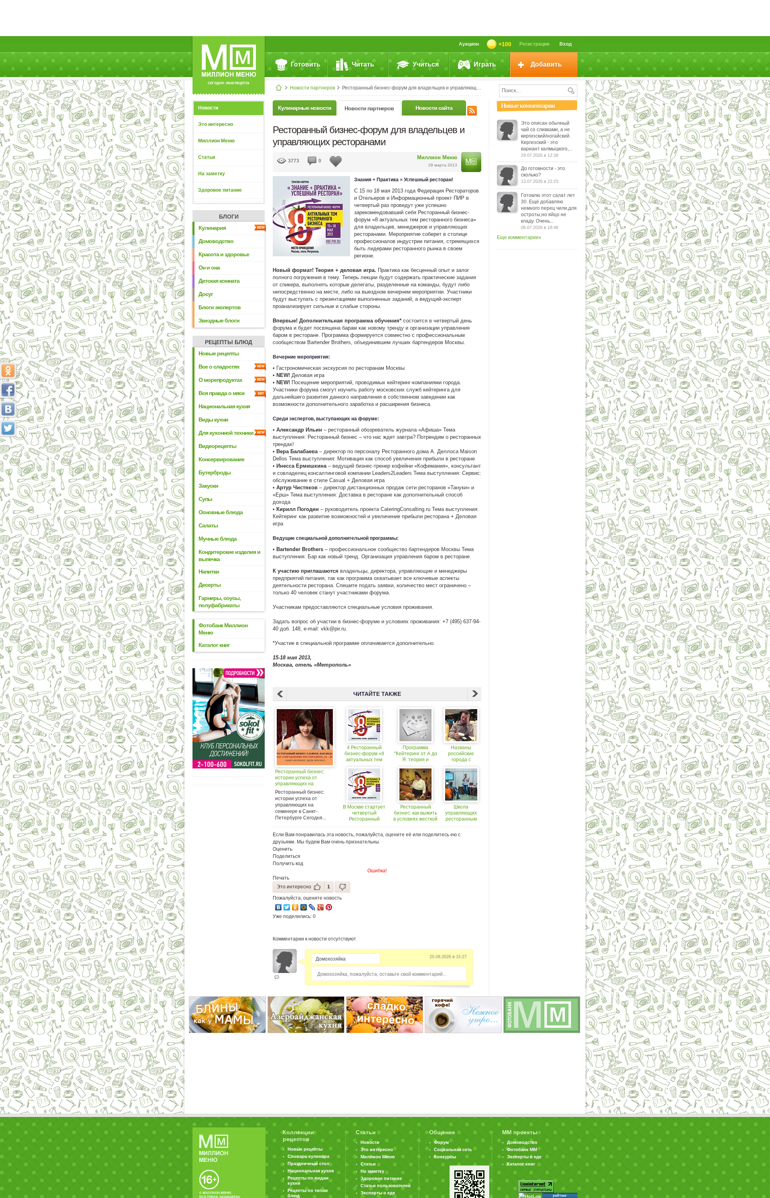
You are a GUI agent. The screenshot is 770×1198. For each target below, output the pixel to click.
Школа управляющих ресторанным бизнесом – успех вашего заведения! (461, 813)
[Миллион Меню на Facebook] (8, 390)
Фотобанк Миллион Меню (223, 629)
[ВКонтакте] (278, 907)
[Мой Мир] (304, 907)
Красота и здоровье (224, 254)
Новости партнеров (312, 88)
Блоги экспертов (220, 307)
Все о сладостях (219, 366)
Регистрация (534, 44)
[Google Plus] (320, 907)
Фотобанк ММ (522, 1149)
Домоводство (216, 241)
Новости (208, 108)
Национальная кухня (224, 406)
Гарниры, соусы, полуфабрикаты (220, 601)
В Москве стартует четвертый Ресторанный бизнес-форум (364, 813)
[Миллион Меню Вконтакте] (8, 409)
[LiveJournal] (312, 907)
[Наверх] (8, 464)
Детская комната (219, 281)
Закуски (208, 485)
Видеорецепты (217, 446)
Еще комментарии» (519, 237)
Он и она (209, 267)
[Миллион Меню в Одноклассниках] (8, 371)
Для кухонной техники (226, 433)
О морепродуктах (220, 380)
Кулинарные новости (304, 108)
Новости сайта (433, 108)
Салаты (208, 525)
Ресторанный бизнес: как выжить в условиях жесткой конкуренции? (415, 813)
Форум (441, 1142)
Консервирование (221, 459)
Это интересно (215, 124)
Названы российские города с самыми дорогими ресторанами (461, 754)
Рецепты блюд (228, 342)
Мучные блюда (218, 538)
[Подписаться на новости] (472, 109)
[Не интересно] (342, 887)
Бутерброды (215, 472)
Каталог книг (214, 645)
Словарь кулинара (308, 1156)
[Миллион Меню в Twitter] (8, 428)
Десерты (210, 585)
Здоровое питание (220, 190)
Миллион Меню (216, 141)
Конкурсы (445, 1156)
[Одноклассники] (295, 907)
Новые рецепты (219, 353)
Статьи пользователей (386, 1185)
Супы (205, 499)
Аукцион (469, 44)
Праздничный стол (308, 1163)
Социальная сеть (453, 1149)
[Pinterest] (329, 907)
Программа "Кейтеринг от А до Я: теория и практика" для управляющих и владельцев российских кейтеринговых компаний (415, 754)
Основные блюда (221, 512)
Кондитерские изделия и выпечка (229, 555)
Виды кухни (213, 419)
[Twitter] (287, 907)
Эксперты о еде (378, 1192)
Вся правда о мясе (222, 393)
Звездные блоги (219, 320)
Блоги (229, 216)
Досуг (206, 294)
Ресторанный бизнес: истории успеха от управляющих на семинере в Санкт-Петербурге (299, 778)
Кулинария (212, 228)
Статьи (206, 157)
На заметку (211, 173)
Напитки (209, 571)
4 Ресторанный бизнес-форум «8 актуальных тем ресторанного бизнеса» (364, 754)
